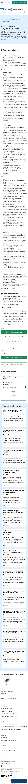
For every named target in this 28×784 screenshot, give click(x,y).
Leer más (3, 39)
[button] (25, 387)
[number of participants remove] (14, 344)
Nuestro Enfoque (6, 708)
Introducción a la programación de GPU (12, 23)
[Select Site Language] (2, 2)
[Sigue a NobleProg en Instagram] (8, 776)
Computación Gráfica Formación (13, 19)
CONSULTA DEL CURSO (14, 332)
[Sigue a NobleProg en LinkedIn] (2, 776)
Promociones (5, 696)
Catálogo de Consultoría (9, 716)
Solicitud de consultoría (9, 713)
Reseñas (3, 748)
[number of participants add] (14, 348)
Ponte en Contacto (19, 781)
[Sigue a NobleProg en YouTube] (11, 776)
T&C (2, 755)
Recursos (4, 701)
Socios (3, 743)
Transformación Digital (8, 724)
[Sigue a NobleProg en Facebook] (6, 776)
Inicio (3, 19)
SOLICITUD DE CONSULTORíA (14, 336)
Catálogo (4, 693)
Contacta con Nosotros (19, 2)
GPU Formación (6, 21)
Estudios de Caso (6, 711)
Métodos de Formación (8, 698)
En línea (6, 351)
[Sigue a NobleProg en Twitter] (4, 776)
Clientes (3, 745)
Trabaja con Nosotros (8, 750)
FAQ (2, 753)
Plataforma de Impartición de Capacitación (11, 729)
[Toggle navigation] (26, 9)
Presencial (7, 354)
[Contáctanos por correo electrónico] (8, 2)
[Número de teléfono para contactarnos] (5, 2)
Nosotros (4, 738)
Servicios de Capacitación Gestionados (14, 726)
